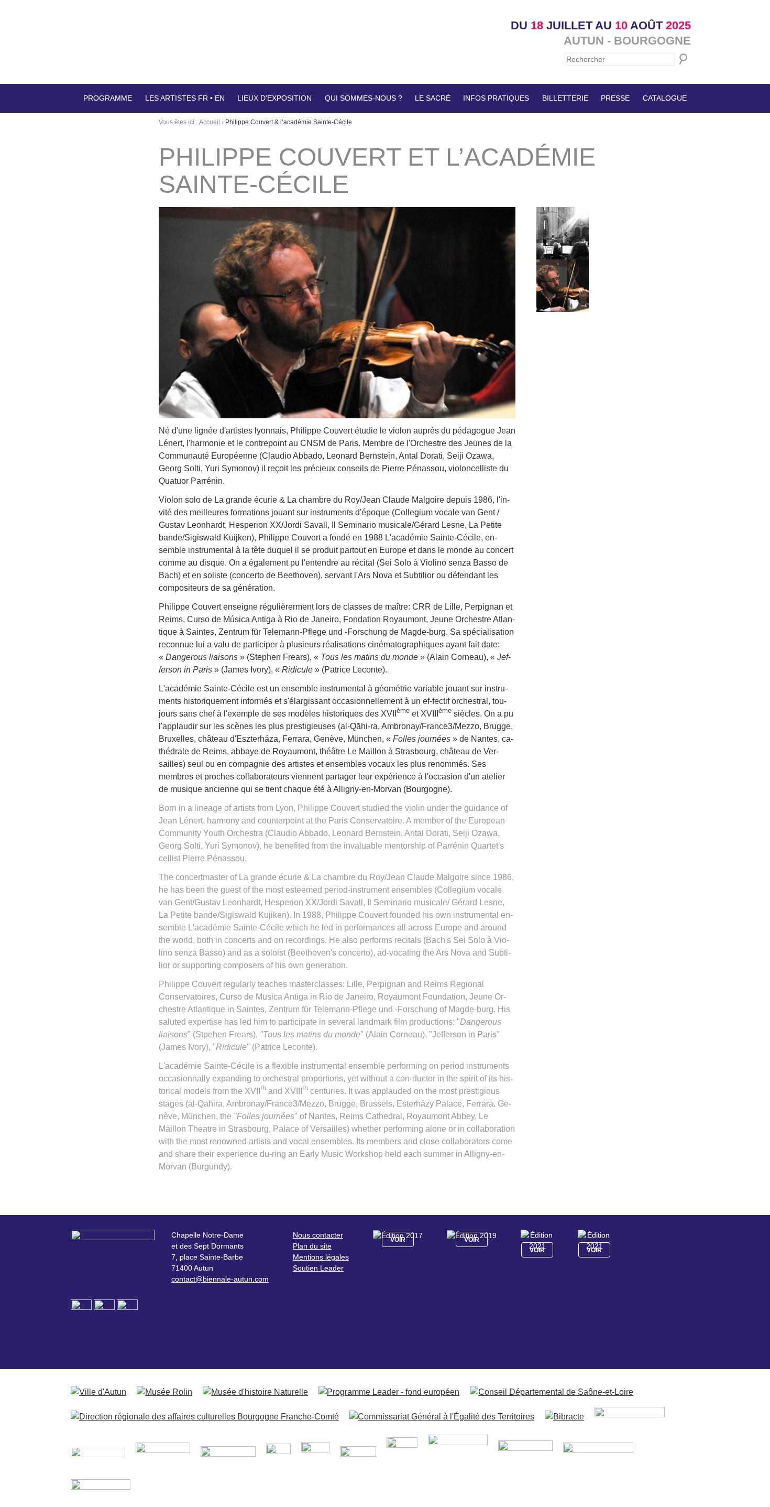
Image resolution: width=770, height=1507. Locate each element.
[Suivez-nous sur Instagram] (105, 1309)
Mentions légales (321, 1257)
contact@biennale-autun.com (220, 1279)
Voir (397, 1239)
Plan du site (312, 1246)
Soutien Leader (318, 1268)
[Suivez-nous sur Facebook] (82, 1309)
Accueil (209, 122)
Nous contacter (318, 1235)
